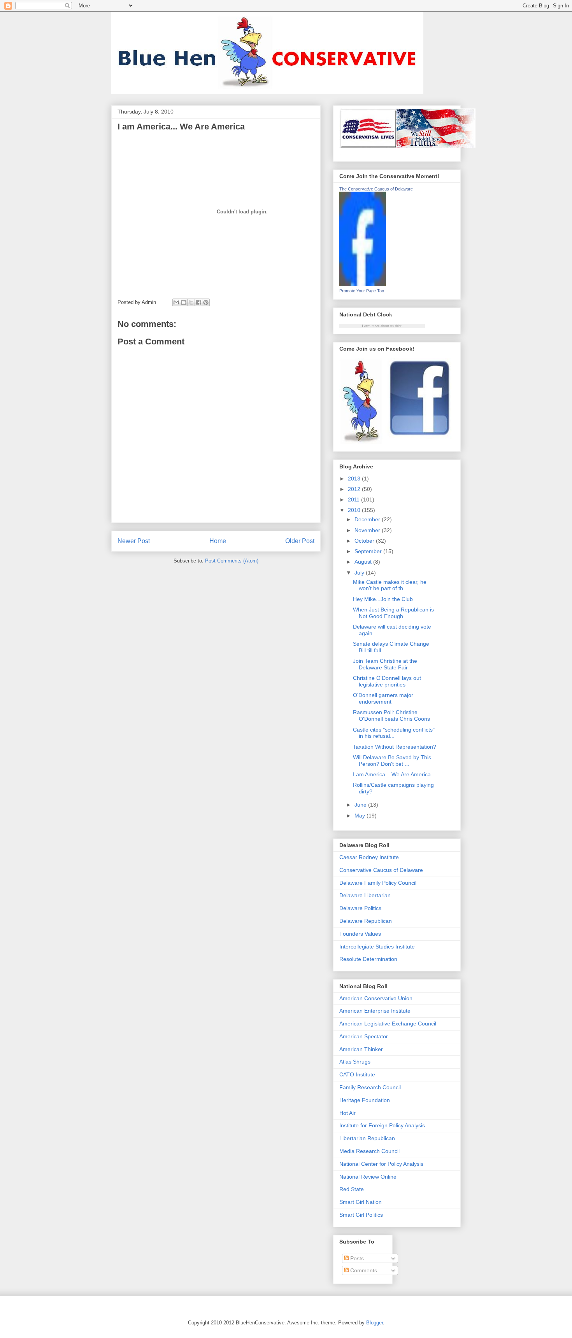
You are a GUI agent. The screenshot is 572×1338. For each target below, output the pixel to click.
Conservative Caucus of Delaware (381, 870)
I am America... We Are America (392, 774)
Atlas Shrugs (354, 1062)
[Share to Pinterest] (206, 302)
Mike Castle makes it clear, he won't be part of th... (389, 585)
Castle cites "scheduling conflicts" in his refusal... (394, 733)
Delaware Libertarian (365, 895)
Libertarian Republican (367, 1138)
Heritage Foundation (364, 1100)
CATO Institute (357, 1074)
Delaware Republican (365, 921)
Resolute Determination (368, 959)
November (368, 530)
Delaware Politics (360, 908)
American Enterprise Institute (375, 1011)
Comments (363, 1270)
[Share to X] (191, 302)
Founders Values (360, 934)
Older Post (299, 541)
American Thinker (361, 1049)
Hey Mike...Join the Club (383, 599)
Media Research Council (369, 1151)
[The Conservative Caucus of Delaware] (362, 284)
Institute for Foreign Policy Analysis (382, 1125)
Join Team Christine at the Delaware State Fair (385, 664)
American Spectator (363, 1036)
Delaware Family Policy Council (377, 883)
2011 (354, 499)
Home (217, 541)
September (368, 551)
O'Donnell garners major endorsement (383, 698)
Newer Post (134, 541)
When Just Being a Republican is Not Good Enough (393, 612)
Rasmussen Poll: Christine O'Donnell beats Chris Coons (391, 715)
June (361, 805)
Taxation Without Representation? (394, 747)
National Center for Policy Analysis (381, 1164)
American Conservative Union (375, 998)
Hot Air (347, 1113)
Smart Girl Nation (360, 1202)
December (368, 519)
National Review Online (368, 1177)
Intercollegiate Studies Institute (377, 946)
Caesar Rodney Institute (369, 857)
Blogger (374, 1323)
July (360, 572)
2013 (355, 478)
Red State (351, 1189)
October (365, 541)
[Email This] (176, 302)
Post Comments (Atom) (231, 561)
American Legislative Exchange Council (387, 1023)
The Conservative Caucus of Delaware (376, 189)
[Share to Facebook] (198, 302)
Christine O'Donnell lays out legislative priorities (387, 681)
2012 (355, 489)
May (360, 815)
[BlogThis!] (184, 302)
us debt (396, 326)
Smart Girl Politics (361, 1215)
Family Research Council (370, 1087)
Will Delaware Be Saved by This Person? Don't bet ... (392, 760)
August (363, 562)
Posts (356, 1258)
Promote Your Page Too (361, 290)
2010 (355, 510)
